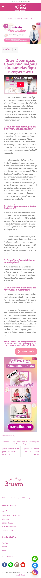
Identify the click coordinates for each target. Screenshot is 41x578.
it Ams (30, 18)
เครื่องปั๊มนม (6, 511)
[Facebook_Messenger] (35, 566)
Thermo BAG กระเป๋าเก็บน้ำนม (11, 515)
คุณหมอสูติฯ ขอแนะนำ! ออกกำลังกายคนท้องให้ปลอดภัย (31, 451)
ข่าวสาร (4, 546)
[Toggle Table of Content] (13, 50)
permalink (28, 444)
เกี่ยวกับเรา (5, 543)
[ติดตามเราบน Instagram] (14, 1)
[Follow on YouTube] (16, 1)
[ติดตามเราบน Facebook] (12, 1)
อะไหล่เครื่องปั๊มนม (7, 531)
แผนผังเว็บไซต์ (20, 575)
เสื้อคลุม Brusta (7, 523)
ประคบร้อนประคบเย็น (9, 526)
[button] (3, 7)
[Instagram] (35, 572)
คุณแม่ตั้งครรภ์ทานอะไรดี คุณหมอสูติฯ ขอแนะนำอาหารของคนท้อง (10, 451)
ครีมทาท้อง (5, 519)
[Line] (35, 559)
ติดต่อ (4, 550)
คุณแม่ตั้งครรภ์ (22, 442)
